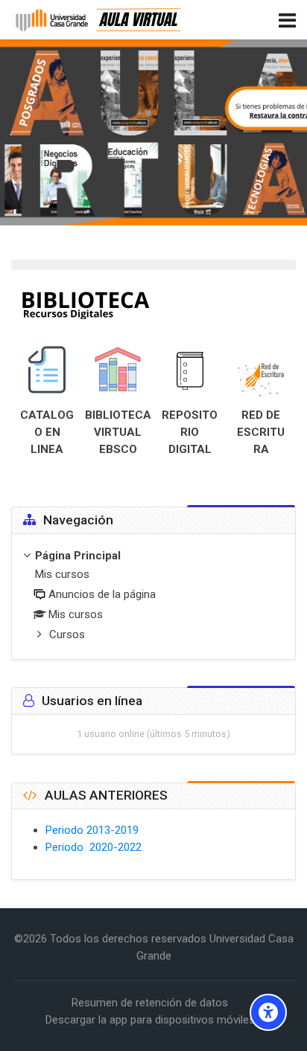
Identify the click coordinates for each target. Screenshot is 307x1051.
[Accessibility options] (268, 1012)
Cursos (67, 634)
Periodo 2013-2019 (92, 830)
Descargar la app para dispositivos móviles (150, 1019)
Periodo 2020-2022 (93, 847)
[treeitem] (153, 596)
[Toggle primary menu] (287, 19)
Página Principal (78, 555)
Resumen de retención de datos (150, 1002)
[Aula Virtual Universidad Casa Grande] (98, 19)
